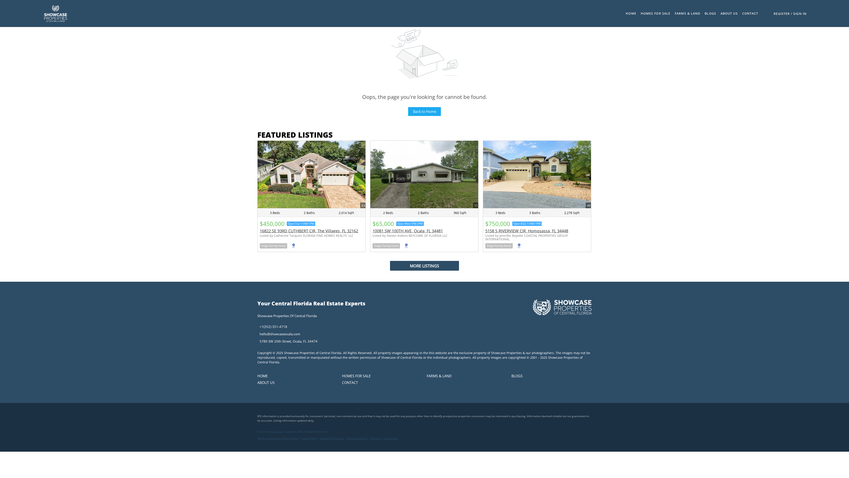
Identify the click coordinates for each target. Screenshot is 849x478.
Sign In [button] (800, 14)
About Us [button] (729, 13)
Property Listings (357, 438)
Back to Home (424, 111)
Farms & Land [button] (687, 13)
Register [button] (782, 14)
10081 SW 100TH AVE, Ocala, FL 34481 (408, 230)
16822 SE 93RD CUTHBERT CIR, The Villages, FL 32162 (309, 230)
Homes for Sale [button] (655, 13)
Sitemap (375, 438)
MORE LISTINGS (424, 265)
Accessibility (390, 438)
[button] (55, 13)
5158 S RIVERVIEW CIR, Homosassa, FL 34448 (526, 230)
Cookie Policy (309, 438)
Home (631, 13)
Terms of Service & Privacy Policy (277, 438)
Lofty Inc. (277, 432)
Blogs (710, 13)
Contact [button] (750, 13)
